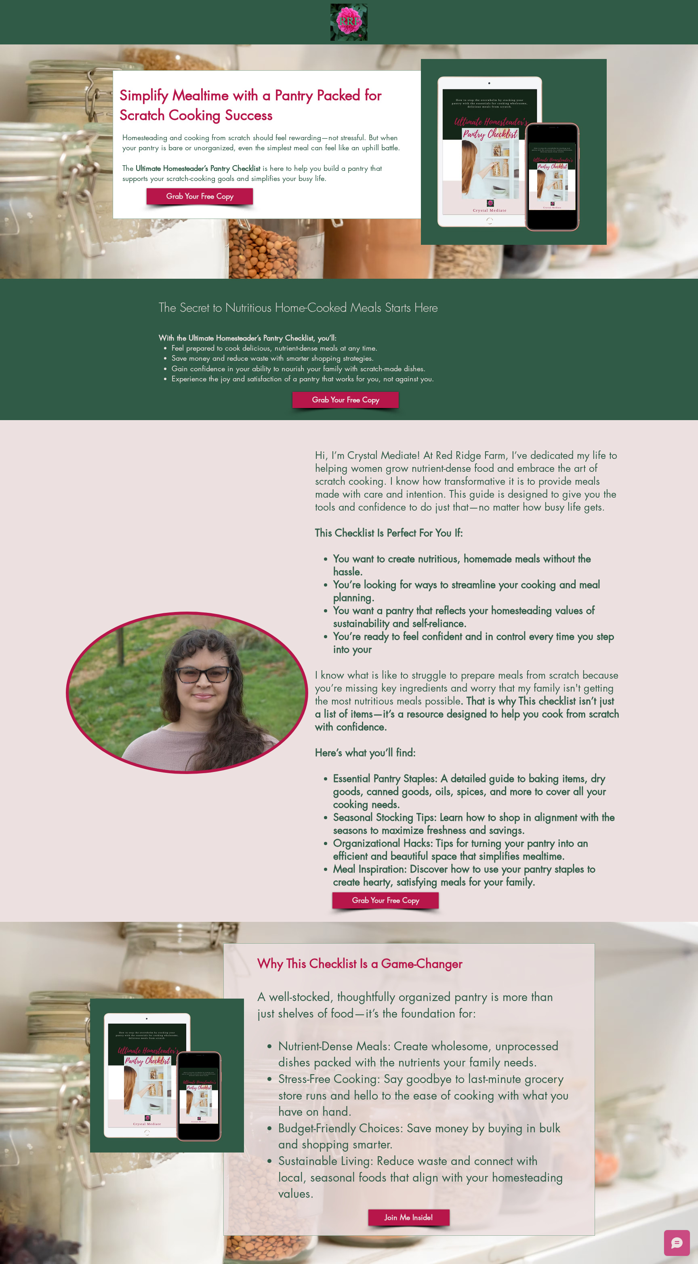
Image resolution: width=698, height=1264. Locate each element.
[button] (200, 196)
